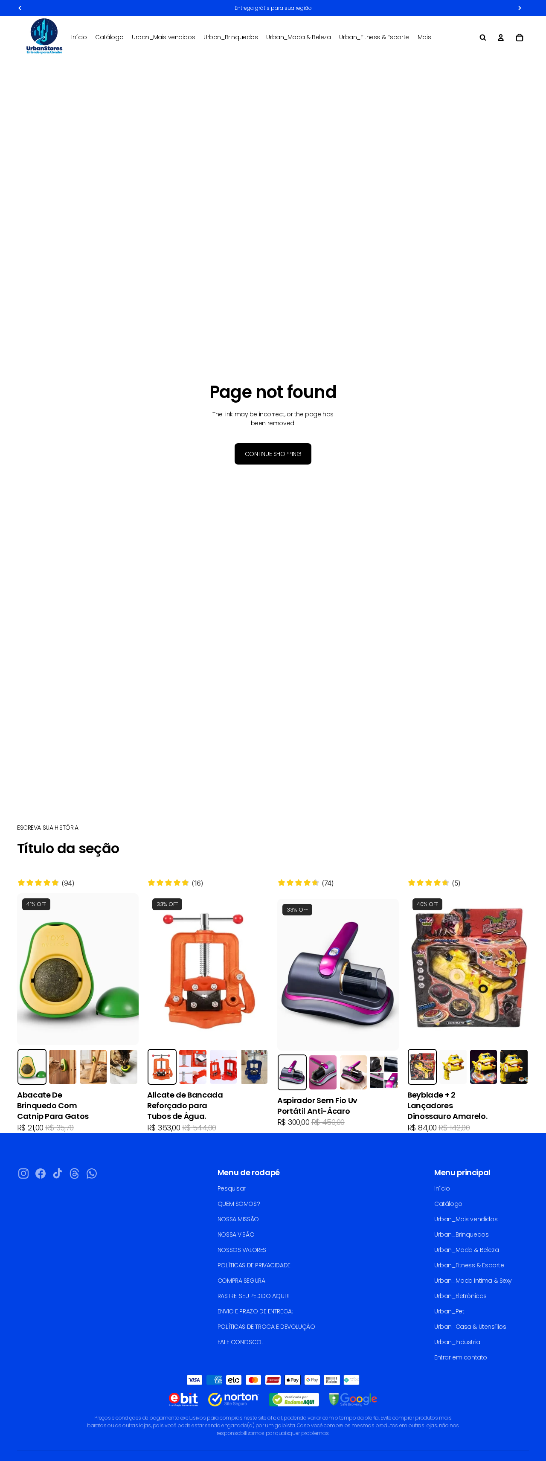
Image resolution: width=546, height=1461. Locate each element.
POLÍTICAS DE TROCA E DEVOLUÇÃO (266, 1326)
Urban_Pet (449, 1311)
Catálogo (448, 1204)
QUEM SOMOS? (239, 1204)
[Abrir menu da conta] (500, 37)
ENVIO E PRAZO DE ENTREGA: (255, 1311)
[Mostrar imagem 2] (62, 1067)
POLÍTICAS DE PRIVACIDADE (254, 1265)
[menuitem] (424, 37)
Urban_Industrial (457, 1342)
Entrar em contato (460, 1357)
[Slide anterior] (30, 969)
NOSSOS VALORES (242, 1250)
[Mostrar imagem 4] (123, 1067)
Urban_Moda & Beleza (466, 1250)
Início (442, 1188)
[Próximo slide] (126, 969)
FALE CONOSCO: (240, 1342)
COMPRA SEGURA (241, 1280)
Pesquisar (232, 1188)
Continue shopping (273, 454)
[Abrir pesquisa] (482, 37)
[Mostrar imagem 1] (32, 1067)
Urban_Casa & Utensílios (470, 1326)
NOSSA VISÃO (236, 1234)
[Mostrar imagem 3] (93, 1067)
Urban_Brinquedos (461, 1234)
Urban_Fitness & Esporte (469, 1265)
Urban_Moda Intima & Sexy (473, 1280)
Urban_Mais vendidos (465, 1219)
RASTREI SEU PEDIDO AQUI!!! (253, 1296)
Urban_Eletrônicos (460, 1296)
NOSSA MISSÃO (238, 1219)
